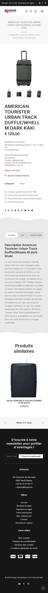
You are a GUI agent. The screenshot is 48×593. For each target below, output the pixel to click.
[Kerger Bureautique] (10, 11)
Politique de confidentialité (24, 541)
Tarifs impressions (24, 512)
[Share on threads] (11, 210)
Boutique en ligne (26, 3)
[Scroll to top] (43, 588)
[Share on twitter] (8, 210)
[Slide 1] (9, 93)
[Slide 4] (39, 93)
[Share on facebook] (5, 210)
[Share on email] (31, 210)
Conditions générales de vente (24, 548)
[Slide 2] (19, 93)
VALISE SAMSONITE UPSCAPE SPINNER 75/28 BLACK (24, 402)
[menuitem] (9, 3)
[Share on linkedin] (18, 210)
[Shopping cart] (34, 11)
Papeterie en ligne (24, 509)
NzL (41, 577)
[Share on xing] (28, 210)
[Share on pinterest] (15, 210)
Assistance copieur (24, 523)
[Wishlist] (29, 11)
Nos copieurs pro (24, 516)
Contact (24, 519)
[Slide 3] (29, 93)
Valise (22, 183)
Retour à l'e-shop (23, 423)
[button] (39, 3)
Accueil (24, 32)
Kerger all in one (9, 3)
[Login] (25, 11)
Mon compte (24, 538)
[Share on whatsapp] (21, 210)
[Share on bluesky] (25, 210)
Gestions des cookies (24, 545)
